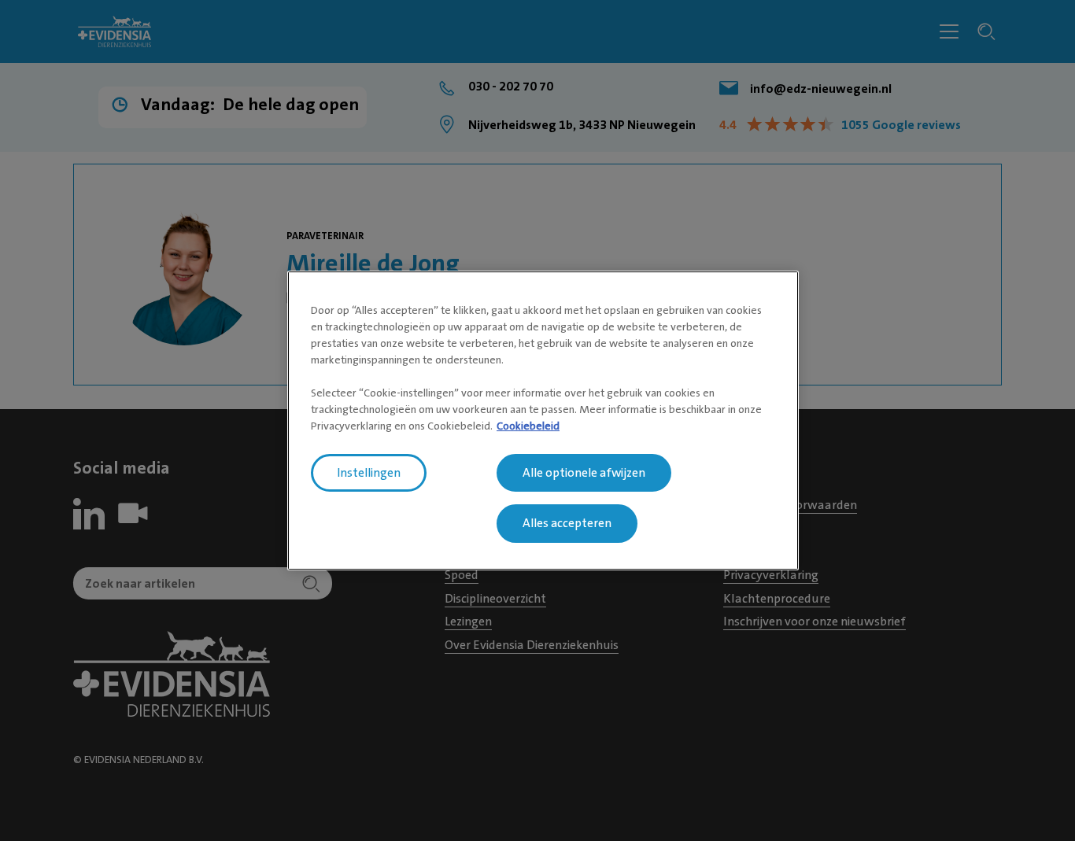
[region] (543, 421)
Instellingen (369, 473)
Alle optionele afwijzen (584, 473)
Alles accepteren (567, 524)
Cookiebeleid (528, 426)
